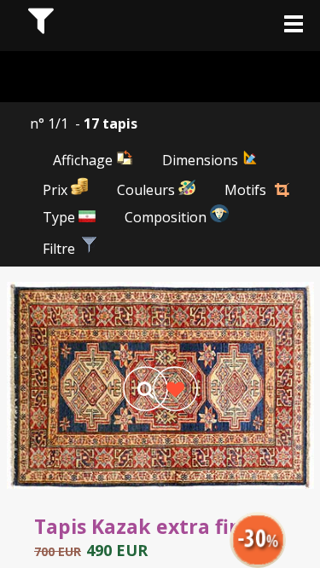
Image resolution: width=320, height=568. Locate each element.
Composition (167, 217)
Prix (57, 190)
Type (61, 217)
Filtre (61, 248)
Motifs (245, 190)
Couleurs (147, 190)
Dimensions (201, 160)
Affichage (84, 160)
